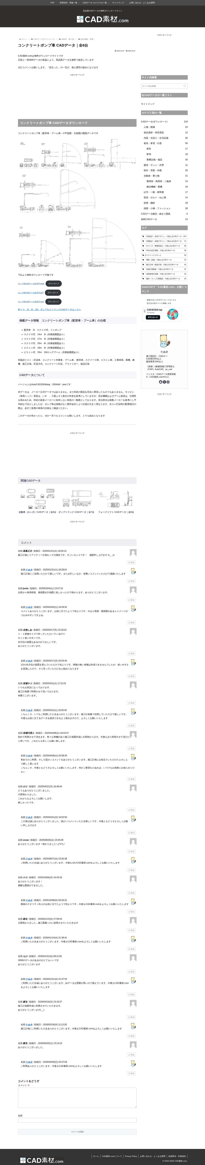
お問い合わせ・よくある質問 (152, 1156)
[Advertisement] (77, 96)
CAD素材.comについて (112, 1156)
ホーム (96, 1156)
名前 (20, 1115)
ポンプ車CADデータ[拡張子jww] (31, 302)
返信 (133, 562)
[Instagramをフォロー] (168, 382)
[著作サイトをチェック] (160, 382)
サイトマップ (147, 104)
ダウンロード (53, 283)
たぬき (29, 569)
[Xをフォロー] (164, 382)
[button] (184, 86)
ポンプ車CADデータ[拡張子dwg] (31, 283)
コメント (24, 1085)
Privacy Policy (131, 1156)
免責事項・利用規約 (177, 1156)
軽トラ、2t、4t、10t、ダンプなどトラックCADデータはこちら (49, 309)
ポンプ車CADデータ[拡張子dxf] (31, 293)
